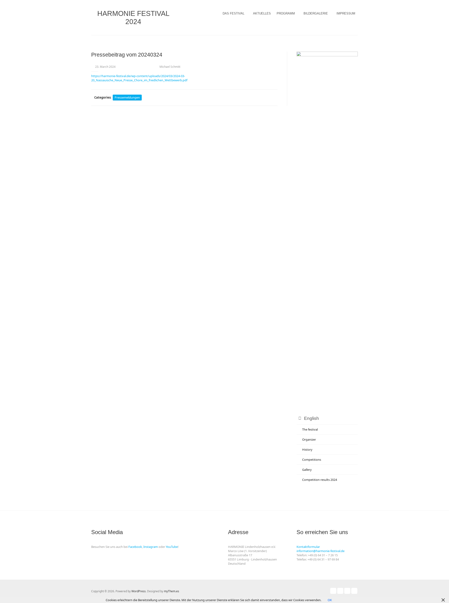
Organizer (309, 439)
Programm (286, 13)
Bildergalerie (316, 13)
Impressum (346, 13)
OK (330, 600)
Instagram (150, 547)
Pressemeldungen (127, 97)
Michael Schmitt (169, 67)
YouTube (172, 547)
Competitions (311, 459)
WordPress (138, 591)
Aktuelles (262, 13)
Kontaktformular (308, 547)
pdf (185, 80)
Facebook (135, 547)
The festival (310, 429)
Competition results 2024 (319, 480)
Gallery (307, 469)
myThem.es (171, 591)
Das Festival (233, 13)
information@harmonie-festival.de (320, 551)
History (307, 449)
